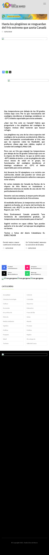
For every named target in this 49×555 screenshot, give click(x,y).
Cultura (5, 304)
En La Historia (7, 312)
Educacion (30, 308)
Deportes (30, 304)
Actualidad (6, 295)
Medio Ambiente (8, 321)
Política (29, 330)
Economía (6, 308)
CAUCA (29, 295)
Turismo (6, 343)
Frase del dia (31, 312)
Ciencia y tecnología (9, 299)
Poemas (29, 326)
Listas (28, 317)
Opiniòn (5, 326)
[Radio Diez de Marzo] (13, 5)
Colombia (30, 299)
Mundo (29, 321)
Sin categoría (31, 339)
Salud (5, 339)
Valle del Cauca (31, 343)
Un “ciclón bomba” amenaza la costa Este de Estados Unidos (36, 244)
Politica (5, 330)
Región (29, 334)
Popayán (6, 334)
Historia (5, 317)
